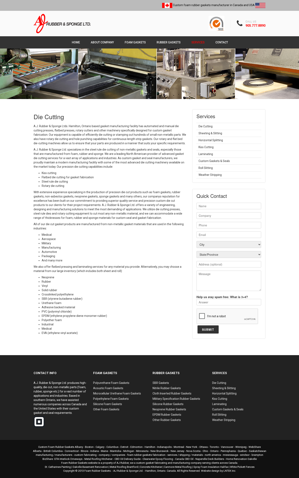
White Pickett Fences (242, 466)
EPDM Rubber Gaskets (167, 414)
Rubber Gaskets (169, 42)
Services (198, 42)
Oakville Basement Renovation (90, 466)
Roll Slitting (206, 168)
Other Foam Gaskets (106, 409)
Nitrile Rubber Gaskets (167, 388)
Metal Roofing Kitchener (98, 458)
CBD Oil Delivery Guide (128, 458)
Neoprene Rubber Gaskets (169, 409)
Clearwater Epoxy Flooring (158, 458)
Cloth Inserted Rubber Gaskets (172, 393)
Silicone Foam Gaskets (107, 404)
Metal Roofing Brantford (124, 466)
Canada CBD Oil (184, 458)
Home (76, 42)
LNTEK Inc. (230, 470)
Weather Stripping (210, 174)
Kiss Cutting (206, 147)
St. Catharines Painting (58, 466)
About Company (102, 42)
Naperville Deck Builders (209, 458)
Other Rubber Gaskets (167, 420)
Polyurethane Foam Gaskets (111, 382)
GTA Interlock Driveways (68, 458)
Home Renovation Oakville (241, 458)
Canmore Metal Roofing (178, 466)
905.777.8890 (255, 26)
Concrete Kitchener (151, 466)
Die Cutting (206, 126)
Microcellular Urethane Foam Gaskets (117, 393)
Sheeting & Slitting (210, 133)
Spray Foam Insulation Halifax (210, 466)
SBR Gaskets (161, 382)
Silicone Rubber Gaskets (168, 404)
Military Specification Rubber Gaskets (176, 398)
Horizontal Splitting (211, 140)
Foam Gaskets (135, 42)
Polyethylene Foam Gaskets (111, 398)
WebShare (255, 446)
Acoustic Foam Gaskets (108, 388)
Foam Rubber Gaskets (97, 470)
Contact (221, 42)
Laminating (206, 154)
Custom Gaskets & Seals (214, 161)
